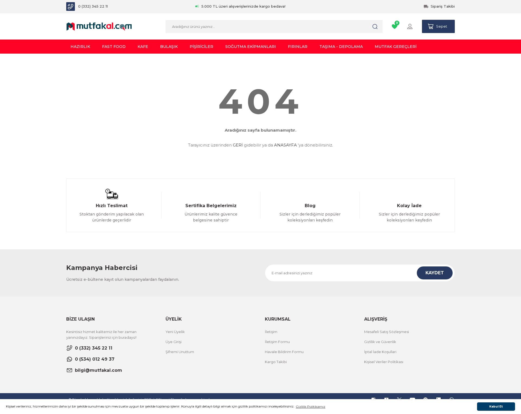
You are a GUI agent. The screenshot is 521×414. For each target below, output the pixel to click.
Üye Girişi (174, 342)
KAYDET (434, 272)
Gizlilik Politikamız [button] (310, 407)
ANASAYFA (285, 145)
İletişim (271, 332)
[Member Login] (409, 26)
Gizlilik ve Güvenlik (380, 342)
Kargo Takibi (276, 362)
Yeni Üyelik (175, 332)
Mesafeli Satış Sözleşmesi (386, 332)
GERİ (238, 145)
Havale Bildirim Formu (284, 352)
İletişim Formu (277, 342)
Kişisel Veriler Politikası (383, 362)
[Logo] (99, 26)
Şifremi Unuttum (180, 352)
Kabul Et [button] (496, 406)
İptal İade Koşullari (380, 352)
